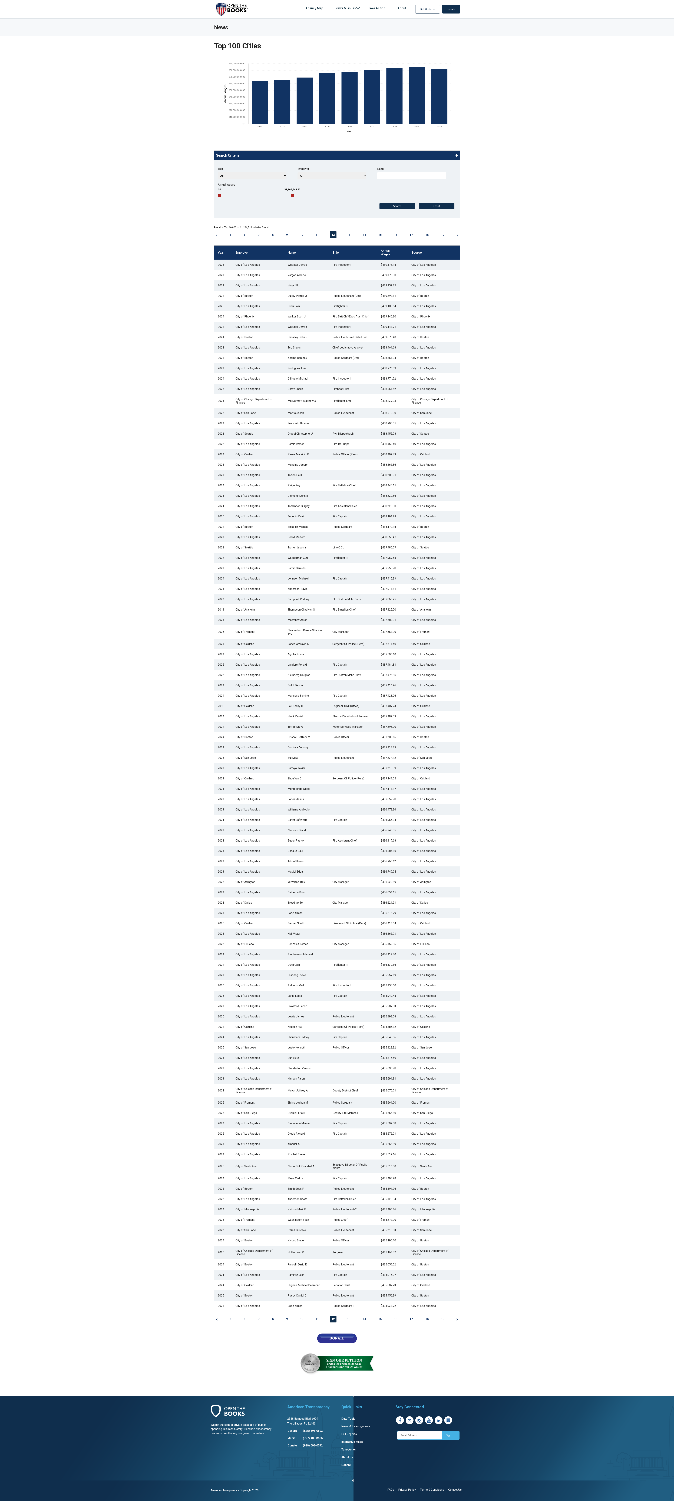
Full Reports (349, 1434)
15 (380, 234)
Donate (451, 9)
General (293, 1430)
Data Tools (348, 1418)
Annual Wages (226, 184)
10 (301, 234)
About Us (347, 1457)
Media (291, 1438)
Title (335, 252)
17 (411, 234)
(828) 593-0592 (313, 1430)
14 (364, 234)
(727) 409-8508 (313, 1438)
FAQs (390, 1489)
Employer (303, 168)
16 (395, 234)
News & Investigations (355, 1426)
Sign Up (450, 1435)
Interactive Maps (352, 1441)
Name (380, 168)
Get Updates (427, 9)
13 (348, 234)
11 (317, 234)
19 (442, 234)
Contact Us (455, 1489)
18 (427, 234)
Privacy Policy (407, 1489)
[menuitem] (314, 8)
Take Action (348, 1449)
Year (220, 168)
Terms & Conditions (432, 1489)
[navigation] (355, 8)
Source (416, 252)
